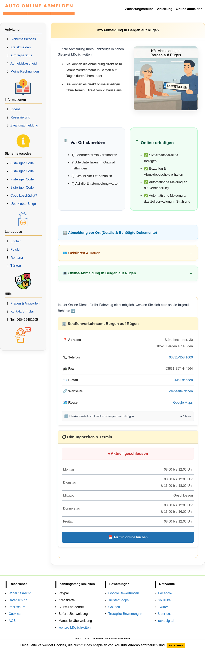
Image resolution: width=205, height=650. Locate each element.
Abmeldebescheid (23, 63)
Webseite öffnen (181, 391)
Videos (15, 109)
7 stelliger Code (21, 179)
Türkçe (15, 266)
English (15, 241)
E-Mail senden (182, 380)
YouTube (164, 600)
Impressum (17, 607)
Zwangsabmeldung (24, 125)
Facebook (165, 593)
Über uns (165, 614)
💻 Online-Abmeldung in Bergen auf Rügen (99, 273)
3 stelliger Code (21, 163)
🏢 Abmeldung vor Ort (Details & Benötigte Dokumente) (110, 232)
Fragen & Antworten (24, 303)
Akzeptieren (176, 645)
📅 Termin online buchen (128, 537)
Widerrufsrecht (20, 593)
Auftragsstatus (21, 55)
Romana (16, 258)
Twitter (163, 607)
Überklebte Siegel (23, 204)
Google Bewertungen (123, 593)
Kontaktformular (22, 311)
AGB (12, 621)
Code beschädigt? (23, 195)
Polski (14, 249)
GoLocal (114, 607)
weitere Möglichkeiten (74, 627)
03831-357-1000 (181, 357)
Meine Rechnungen (24, 71)
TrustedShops (118, 600)
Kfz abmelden (20, 47)
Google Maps (183, 402)
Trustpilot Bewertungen (125, 614)
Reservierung (20, 117)
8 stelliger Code (21, 187)
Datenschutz (18, 600)
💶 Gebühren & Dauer (81, 253)
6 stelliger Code (21, 171)
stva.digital (166, 621)
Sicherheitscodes (23, 39)
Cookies (15, 614)
